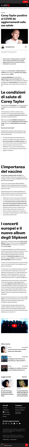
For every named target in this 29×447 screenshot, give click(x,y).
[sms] (6, 423)
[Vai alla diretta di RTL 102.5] (26, 445)
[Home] (6, 5)
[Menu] (1, 5)
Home (2, 8)
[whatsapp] (3, 423)
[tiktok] (14, 423)
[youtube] (20, 423)
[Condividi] (25, 47)
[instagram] (11, 423)
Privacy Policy (13, 439)
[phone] (9, 423)
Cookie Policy (6, 439)
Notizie (6, 8)
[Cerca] (27, 5)
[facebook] (17, 423)
